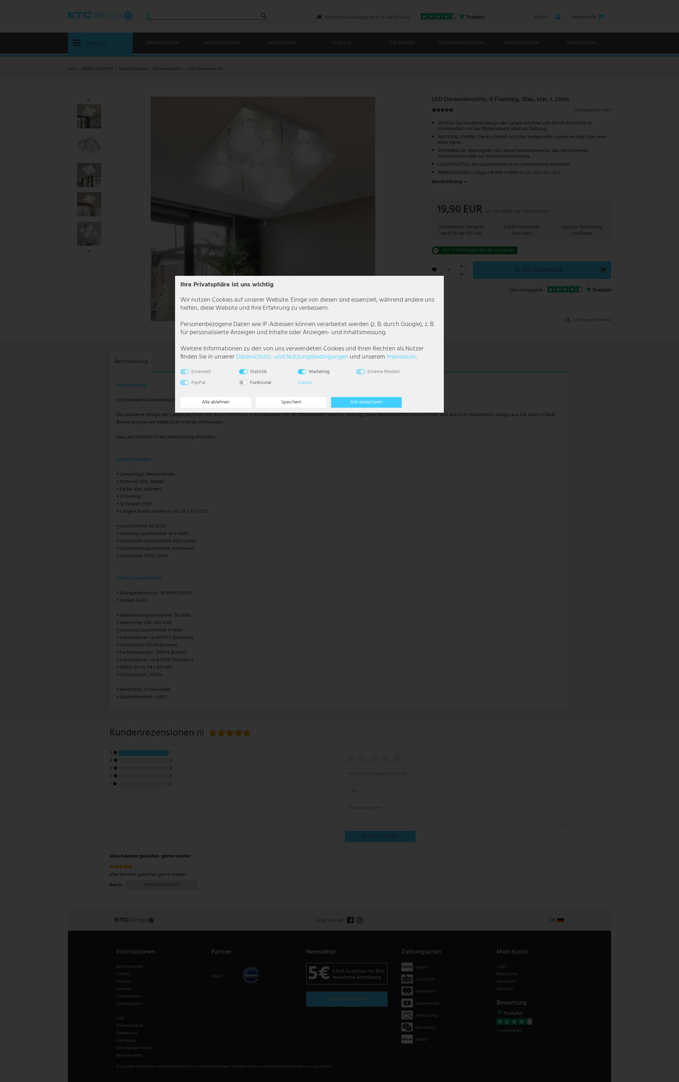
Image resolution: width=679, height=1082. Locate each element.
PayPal (198, 382)
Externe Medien (383, 372)
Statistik (258, 372)
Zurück (305, 382)
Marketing (319, 372)
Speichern (291, 402)
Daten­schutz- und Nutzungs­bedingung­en (292, 357)
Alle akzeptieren (366, 402)
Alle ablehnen (216, 402)
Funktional (260, 382)
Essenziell (201, 372)
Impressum (401, 357)
